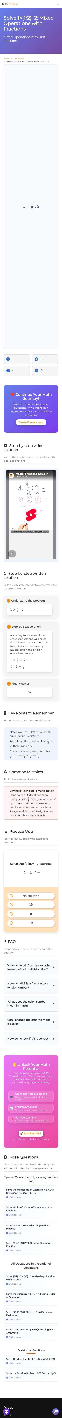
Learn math (19, 58)
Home (6, 58)
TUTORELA (11, 3)
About (7, 1415)
